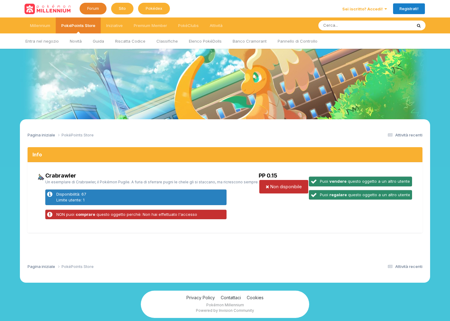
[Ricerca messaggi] (419, 25)
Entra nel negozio (42, 41)
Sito (122, 8)
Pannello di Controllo (297, 41)
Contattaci (231, 297)
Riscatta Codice (130, 41)
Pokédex (154, 8)
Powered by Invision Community (225, 310)
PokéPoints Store (78, 25)
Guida (98, 41)
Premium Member (150, 25)
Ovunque (395, 25)
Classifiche (167, 41)
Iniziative (114, 25)
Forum (93, 8)
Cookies (255, 297)
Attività (216, 25)
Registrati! (408, 8)
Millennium (40, 25)
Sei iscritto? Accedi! (363, 8)
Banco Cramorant (250, 41)
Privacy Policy (200, 297)
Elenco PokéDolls (205, 41)
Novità (76, 41)
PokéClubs (188, 25)
